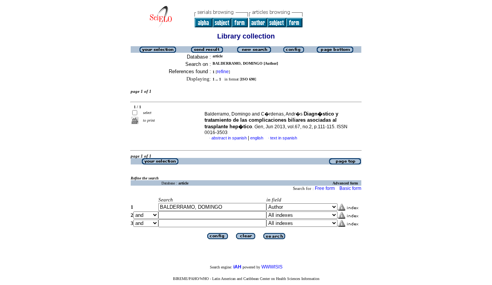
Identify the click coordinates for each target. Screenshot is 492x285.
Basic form (350, 188)
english (256, 138)
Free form (325, 188)
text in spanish (283, 138)
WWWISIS (272, 267)
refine (223, 71)
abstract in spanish (229, 138)
